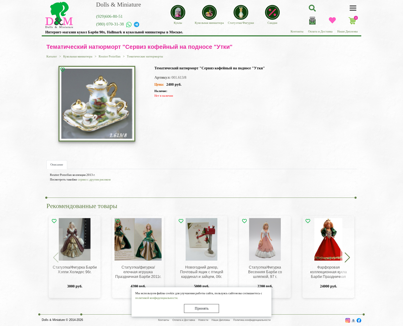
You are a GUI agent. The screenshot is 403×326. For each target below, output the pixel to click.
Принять (201, 308)
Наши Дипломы (347, 31)
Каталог (51, 56)
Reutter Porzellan (110, 56)
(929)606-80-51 (109, 16)
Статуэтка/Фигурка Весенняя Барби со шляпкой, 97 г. (265, 272)
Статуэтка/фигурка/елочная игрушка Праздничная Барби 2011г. (138, 272)
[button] (347, 257)
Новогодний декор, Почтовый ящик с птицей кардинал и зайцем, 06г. (201, 272)
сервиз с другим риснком (94, 179)
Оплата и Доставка (320, 31)
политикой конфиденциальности (156, 298)
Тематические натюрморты (145, 56)
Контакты (297, 31)
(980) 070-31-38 (110, 24)
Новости (203, 320)
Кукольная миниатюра (77, 56)
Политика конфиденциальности (252, 320)
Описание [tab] (56, 164)
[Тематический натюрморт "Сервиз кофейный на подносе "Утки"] (96, 104)
